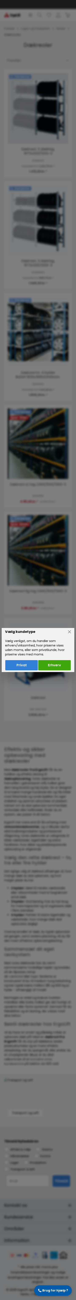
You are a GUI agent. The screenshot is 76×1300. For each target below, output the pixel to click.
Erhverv (54, 665)
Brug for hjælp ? (53, 1290)
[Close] (69, 632)
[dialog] (38, 650)
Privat (21, 665)
